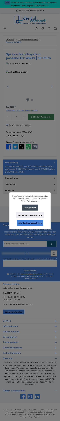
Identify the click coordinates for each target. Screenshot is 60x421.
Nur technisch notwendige (30, 215)
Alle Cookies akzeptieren (30, 223)
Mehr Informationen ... (30, 201)
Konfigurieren (30, 207)
